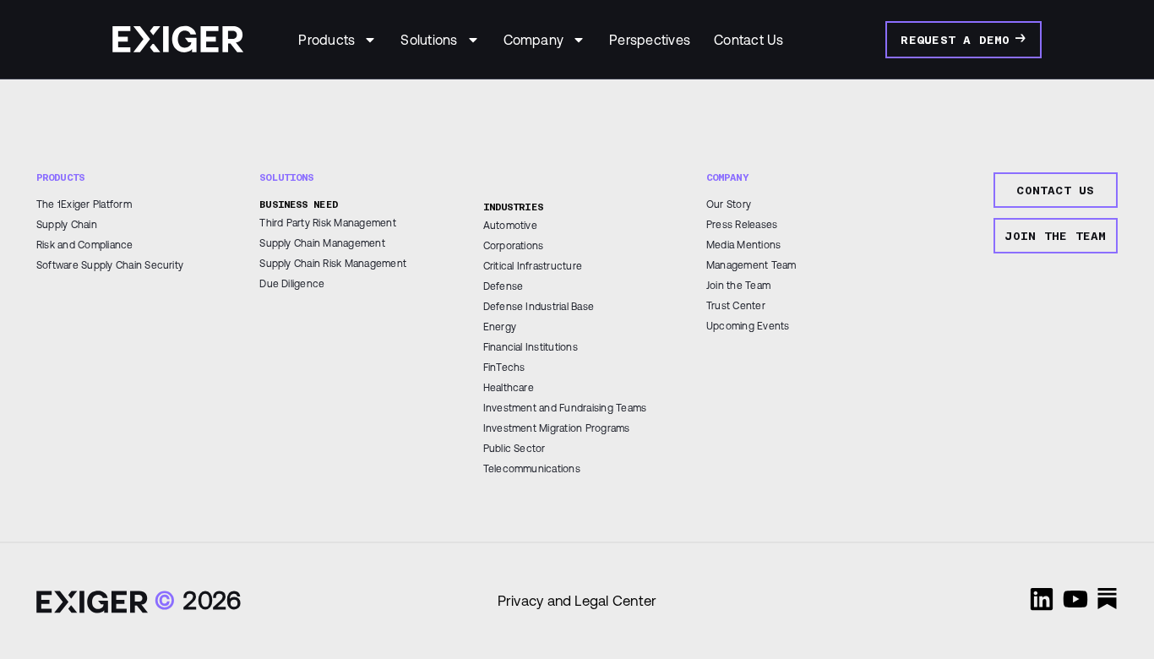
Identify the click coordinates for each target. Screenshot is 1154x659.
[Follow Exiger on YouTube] (1075, 599)
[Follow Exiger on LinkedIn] (1041, 599)
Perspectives (649, 39)
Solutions (428, 39)
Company (534, 39)
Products (326, 39)
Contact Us (748, 39)
